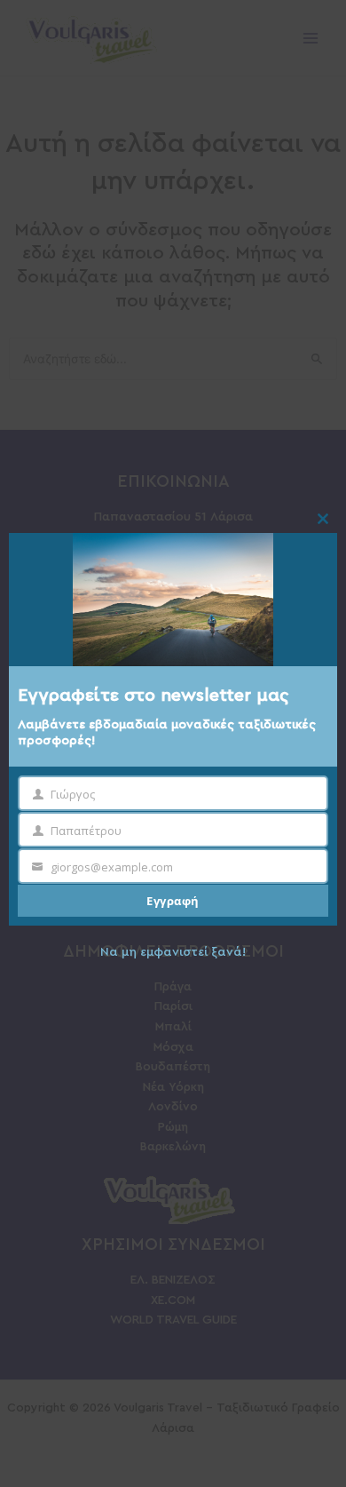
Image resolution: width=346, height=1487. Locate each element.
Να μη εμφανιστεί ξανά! (173, 952)
